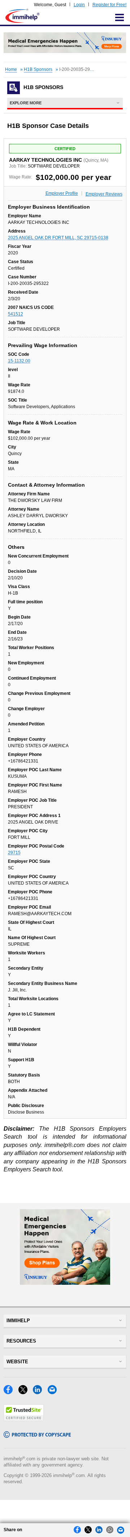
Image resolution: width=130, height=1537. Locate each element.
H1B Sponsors (38, 69)
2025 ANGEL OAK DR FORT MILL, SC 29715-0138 (58, 237)
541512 (15, 314)
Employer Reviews (104, 194)
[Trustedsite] (24, 1419)
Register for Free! (109, 4)
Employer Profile (62, 193)
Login (79, 4)
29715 (14, 852)
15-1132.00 (19, 360)
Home (11, 69)
